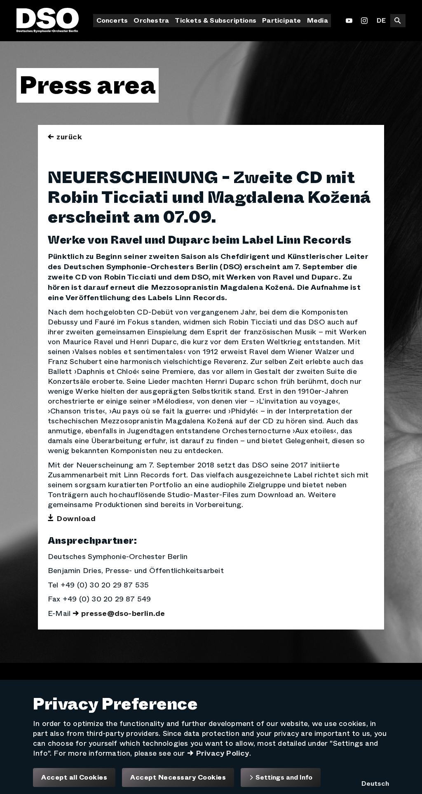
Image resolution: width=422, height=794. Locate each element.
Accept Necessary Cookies (178, 777)
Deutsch (375, 783)
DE (381, 20)
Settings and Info (283, 777)
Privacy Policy (222, 753)
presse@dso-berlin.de (123, 613)
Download (76, 518)
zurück (69, 137)
